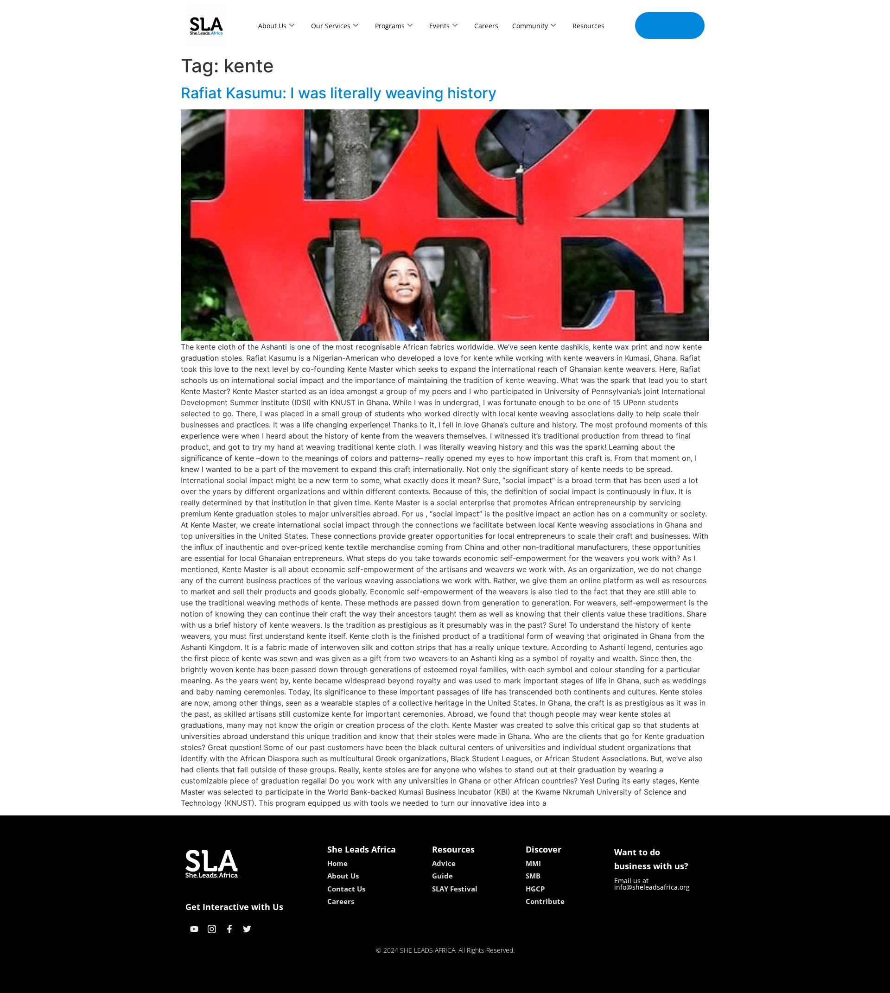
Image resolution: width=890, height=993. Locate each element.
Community (530, 25)
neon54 (510, 982)
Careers (486, 25)
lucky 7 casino (470, 982)
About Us (272, 25)
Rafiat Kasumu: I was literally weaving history (338, 93)
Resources (588, 25)
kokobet (381, 982)
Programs (390, 25)
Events (439, 25)
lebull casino (420, 982)
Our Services (330, 25)
